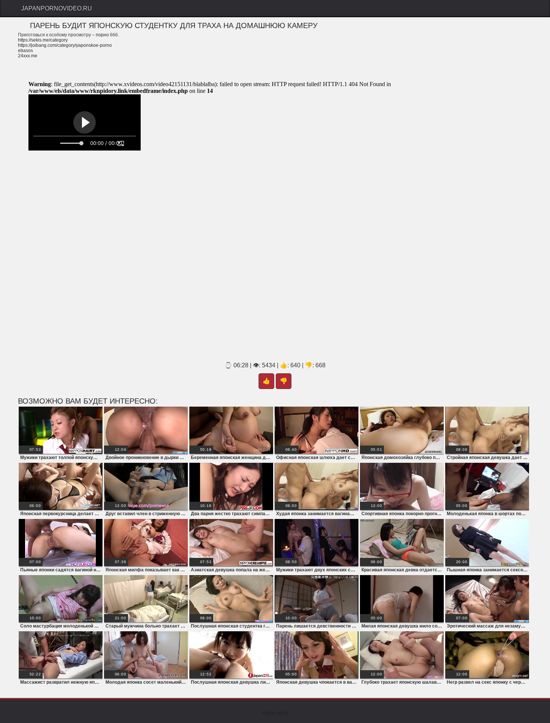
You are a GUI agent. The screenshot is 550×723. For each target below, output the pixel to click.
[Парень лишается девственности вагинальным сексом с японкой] (316, 598)
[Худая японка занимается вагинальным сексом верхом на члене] (316, 486)
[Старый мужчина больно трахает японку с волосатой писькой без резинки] (146, 598)
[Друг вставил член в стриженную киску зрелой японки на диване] (146, 486)
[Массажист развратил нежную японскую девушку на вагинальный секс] (61, 654)
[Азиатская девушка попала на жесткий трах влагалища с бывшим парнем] (231, 542)
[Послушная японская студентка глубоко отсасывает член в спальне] (231, 598)
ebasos (25, 50)
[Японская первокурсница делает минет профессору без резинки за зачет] (61, 486)
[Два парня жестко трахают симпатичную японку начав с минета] (231, 486)
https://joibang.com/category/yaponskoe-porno (65, 45)
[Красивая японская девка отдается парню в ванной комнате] (402, 542)
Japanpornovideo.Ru (56, 8)
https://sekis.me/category (43, 40)
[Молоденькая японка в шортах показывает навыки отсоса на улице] (487, 486)
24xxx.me (27, 55)
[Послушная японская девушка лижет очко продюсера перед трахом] (231, 654)
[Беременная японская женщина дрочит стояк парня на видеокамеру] (231, 430)
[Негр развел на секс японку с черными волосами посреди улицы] (487, 654)
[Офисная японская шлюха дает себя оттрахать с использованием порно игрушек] (316, 430)
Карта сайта (275, 713)
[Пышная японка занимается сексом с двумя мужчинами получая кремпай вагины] (487, 542)
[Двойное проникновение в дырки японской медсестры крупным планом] (146, 430)
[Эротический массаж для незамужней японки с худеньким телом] (487, 598)
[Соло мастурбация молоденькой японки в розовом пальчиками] (61, 598)
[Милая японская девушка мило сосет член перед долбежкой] (402, 598)
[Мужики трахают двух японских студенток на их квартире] (316, 542)
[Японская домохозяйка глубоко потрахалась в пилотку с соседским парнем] (402, 430)
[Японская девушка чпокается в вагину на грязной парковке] (316, 654)
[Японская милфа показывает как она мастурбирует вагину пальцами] (146, 542)
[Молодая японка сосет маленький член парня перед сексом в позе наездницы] (146, 654)
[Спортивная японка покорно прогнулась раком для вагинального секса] (402, 486)
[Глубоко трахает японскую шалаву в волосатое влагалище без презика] (402, 654)
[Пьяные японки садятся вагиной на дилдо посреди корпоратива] (61, 542)
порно (102, 34)
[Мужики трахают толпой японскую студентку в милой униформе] (61, 430)
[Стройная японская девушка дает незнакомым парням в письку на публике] (487, 430)
